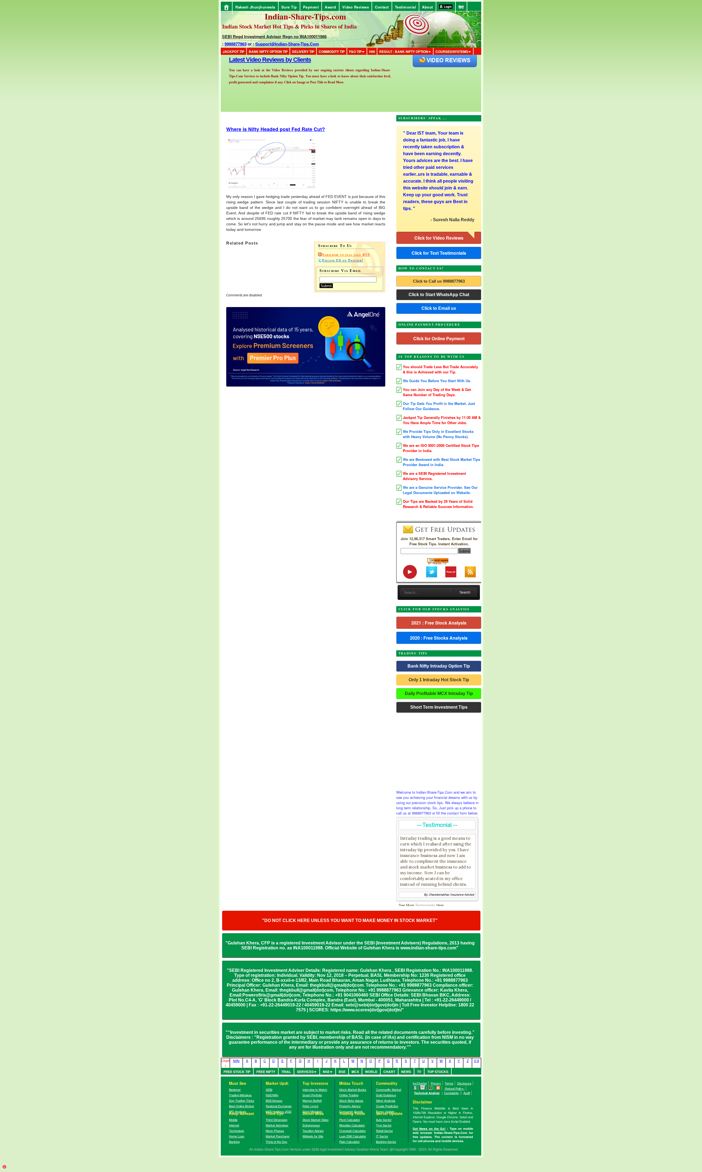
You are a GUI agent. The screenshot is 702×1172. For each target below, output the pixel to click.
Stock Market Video (315, 1119)
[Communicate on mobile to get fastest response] (415, 1088)
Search (465, 592)
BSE (342, 1071)
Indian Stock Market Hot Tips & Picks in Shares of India (289, 26)
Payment (311, 7)
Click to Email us (438, 308)
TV (419, 1071)
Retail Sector (384, 1130)
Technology (236, 1130)
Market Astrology (277, 1125)
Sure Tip (289, 7)
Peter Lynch (310, 1106)
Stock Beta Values (351, 1100)
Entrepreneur (311, 1125)
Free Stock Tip (236, 1071)
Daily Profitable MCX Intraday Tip (439, 693)
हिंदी (461, 7)
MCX (355, 1071)
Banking (234, 1141)
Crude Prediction (387, 1106)
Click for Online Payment (439, 338)
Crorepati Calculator (352, 1130)
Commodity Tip (332, 51)
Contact (382, 7)
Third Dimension (276, 1119)
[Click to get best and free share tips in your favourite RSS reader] (438, 1088)
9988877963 (236, 44)
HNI (372, 51)
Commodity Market (388, 1089)
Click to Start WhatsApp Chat (439, 294)
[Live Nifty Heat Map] (430, 1088)
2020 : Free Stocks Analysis (439, 638)
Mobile (233, 1119)
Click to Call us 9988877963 (439, 281)
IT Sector (382, 1136)
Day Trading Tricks (241, 1100)
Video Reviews (355, 7)
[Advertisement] (438, 750)
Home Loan (236, 1136)
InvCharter (420, 1083)
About (427, 7)
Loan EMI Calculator (352, 1136)
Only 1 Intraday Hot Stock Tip (439, 679)
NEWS (406, 1071)
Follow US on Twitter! (342, 260)
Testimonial (405, 7)
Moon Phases (275, 1130)
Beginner (235, 1089)
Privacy (436, 1083)
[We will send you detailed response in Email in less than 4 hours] (422, 1088)
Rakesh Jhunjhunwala (255, 7)
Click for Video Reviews (438, 238)
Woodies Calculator (352, 1125)
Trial (286, 1071)
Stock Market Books (352, 1089)
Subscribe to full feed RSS (346, 255)
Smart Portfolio (312, 1095)
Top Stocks (437, 1071)
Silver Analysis (385, 1100)
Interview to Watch (314, 1089)
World (371, 1071)
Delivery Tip (303, 51)
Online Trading (348, 1095)
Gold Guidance (386, 1095)
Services (305, 1071)
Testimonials (425, 905)
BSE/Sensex (274, 1100)
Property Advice (350, 1106)
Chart (389, 1071)
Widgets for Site (312, 1136)
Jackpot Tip (233, 51)
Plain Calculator (349, 1141)
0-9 (476, 1060)
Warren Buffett (312, 1100)
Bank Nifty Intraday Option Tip (438, 666)
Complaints (451, 1093)
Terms (449, 1083)
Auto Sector (384, 1119)
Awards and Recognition (260, 59)
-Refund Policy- (454, 1088)
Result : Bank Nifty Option (403, 51)
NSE (326, 1071)
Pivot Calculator (349, 1119)
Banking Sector (386, 1141)
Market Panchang (277, 1136)
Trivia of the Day (276, 1141)
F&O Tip (355, 51)
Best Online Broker (241, 1106)
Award (330, 7)
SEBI (269, 1089)
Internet (234, 1125)
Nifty (236, 1060)
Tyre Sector (384, 1125)
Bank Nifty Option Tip (268, 51)
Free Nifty (265, 1071)
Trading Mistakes (240, 1095)
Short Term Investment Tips (439, 707)
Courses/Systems (451, 51)
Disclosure (464, 1083)
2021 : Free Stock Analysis (438, 623)
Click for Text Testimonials (439, 253)
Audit (466, 1093)
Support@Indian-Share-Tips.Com (287, 44)
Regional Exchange (278, 1106)
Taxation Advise (313, 1130)
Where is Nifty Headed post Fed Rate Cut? (275, 129)
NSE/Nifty (272, 1095)
